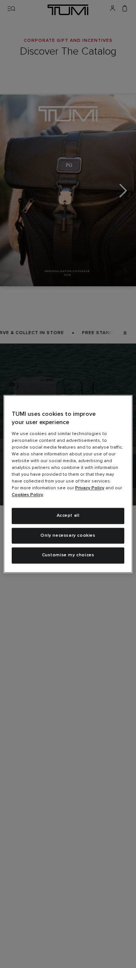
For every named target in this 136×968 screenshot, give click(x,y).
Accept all (68, 515)
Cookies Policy (27, 495)
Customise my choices (68, 555)
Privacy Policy (89, 488)
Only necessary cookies (67, 535)
